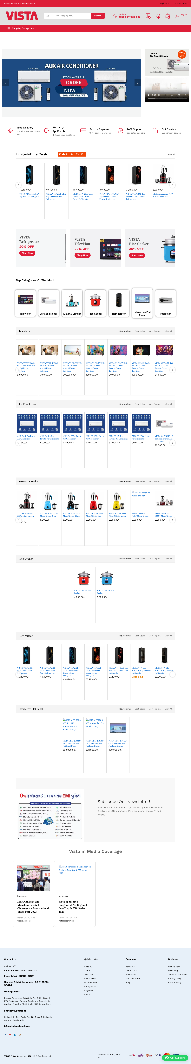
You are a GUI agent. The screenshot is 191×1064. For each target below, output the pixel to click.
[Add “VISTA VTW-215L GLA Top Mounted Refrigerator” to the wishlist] (31, 182)
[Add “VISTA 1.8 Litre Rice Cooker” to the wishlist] (107, 584)
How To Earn (174, 967)
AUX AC (87, 970)
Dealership (173, 970)
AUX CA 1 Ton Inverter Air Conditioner (26, 437)
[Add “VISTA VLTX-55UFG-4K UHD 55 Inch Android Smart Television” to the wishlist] (165, 357)
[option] (71, 83)
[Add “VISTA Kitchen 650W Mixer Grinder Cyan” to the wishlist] (50, 507)
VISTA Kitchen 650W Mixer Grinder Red (95, 514)
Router (87, 994)
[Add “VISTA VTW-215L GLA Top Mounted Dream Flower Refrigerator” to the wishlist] (84, 182)
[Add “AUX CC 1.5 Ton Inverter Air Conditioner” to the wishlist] (119, 430)
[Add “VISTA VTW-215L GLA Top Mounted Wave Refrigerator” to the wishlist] (57, 182)
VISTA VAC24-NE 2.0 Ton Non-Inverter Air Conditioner (164, 438)
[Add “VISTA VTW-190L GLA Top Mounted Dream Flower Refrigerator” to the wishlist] (111, 182)
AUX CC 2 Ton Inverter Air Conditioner (141, 437)
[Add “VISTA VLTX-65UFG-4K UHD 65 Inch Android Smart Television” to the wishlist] (119, 357)
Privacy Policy (174, 978)
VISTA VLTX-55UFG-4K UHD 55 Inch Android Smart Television (164, 367)
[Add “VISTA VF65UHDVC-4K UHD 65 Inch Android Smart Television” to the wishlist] (142, 357)
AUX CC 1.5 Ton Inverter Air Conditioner (118, 437)
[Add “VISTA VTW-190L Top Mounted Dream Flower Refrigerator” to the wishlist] (137, 182)
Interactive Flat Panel (142, 314)
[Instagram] (19, 1035)
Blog (128, 982)
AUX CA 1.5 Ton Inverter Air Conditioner (49, 437)
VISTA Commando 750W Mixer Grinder (140, 514)
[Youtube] (10, 1034)
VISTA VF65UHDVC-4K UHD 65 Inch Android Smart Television (141, 367)
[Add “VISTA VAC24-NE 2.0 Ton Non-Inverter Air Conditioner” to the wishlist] (165, 430)
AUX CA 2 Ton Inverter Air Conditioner (72, 437)
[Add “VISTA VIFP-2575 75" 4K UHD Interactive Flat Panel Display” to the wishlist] (118, 735)
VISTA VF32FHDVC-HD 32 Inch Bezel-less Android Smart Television (26, 367)
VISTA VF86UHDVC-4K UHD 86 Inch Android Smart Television (49, 367)
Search (97, 16)
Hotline (122, 14)
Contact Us (131, 970)
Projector (165, 313)
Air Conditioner (48, 313)
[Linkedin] (14, 1034)
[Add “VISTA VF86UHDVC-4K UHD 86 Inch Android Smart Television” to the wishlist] (50, 357)
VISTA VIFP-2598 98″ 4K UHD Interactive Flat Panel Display (72, 743)
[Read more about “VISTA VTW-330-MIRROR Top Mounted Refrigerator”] (133, 662)
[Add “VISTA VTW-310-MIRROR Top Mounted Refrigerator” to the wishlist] (165, 662)
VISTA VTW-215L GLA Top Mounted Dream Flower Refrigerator (82, 196)
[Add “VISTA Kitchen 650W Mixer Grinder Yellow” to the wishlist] (119, 507)
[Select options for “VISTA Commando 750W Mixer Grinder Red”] (154, 182)
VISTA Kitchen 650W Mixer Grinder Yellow (118, 514)
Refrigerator (119, 313)
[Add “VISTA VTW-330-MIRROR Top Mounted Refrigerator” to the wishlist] (142, 662)
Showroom (131, 974)
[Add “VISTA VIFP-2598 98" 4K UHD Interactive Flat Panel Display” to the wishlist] (72, 735)
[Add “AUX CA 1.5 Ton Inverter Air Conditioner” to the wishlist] (50, 430)
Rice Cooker (95, 313)
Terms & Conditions (177, 974)
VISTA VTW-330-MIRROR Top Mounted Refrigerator (141, 670)
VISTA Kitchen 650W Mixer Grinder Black (72, 514)
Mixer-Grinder (91, 982)
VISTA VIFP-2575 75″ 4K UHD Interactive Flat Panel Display (118, 743)
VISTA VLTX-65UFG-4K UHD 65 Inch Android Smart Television (118, 367)
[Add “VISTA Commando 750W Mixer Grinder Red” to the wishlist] (164, 182)
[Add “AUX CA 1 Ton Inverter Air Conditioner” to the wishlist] (27, 430)
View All (171, 154)
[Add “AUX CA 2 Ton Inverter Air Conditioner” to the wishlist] (73, 430)
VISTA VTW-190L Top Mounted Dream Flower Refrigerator (135, 196)
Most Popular (155, 331)
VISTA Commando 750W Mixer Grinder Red (163, 195)
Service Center (133, 978)
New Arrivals (125, 331)
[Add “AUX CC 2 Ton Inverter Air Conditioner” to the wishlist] (142, 430)
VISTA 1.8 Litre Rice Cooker (105, 592)
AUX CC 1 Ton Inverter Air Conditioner (95, 437)
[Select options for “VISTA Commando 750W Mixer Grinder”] (133, 507)
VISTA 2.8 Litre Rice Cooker (82, 592)
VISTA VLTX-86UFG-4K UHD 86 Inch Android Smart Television (72, 367)
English (163, 3)
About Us (130, 967)
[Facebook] (5, 1034)
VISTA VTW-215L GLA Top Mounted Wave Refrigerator (56, 196)
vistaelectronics (24, 921)
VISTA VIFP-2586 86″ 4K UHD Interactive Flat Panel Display (95, 743)
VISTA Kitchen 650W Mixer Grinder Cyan (49, 514)
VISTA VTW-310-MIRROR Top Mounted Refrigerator (164, 670)
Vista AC (88, 967)
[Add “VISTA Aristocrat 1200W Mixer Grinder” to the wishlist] (165, 507)
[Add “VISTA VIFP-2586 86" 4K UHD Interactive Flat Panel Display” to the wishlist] (95, 735)
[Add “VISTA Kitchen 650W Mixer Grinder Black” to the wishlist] (73, 507)
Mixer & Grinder (72, 313)
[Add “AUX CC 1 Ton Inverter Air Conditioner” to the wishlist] (96, 430)
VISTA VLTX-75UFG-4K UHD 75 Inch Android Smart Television (95, 367)
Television (25, 313)
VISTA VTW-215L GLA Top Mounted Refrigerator (29, 195)
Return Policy (174, 982)
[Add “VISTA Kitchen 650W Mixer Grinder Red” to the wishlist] (96, 507)
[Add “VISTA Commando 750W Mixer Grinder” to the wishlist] (142, 507)
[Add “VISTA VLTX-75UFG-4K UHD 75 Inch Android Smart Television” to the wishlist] (96, 357)
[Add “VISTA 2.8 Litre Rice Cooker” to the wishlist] (84, 584)
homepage (22, 896)
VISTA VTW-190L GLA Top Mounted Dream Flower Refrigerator (109, 196)
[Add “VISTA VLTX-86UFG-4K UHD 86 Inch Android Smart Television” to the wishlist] (73, 357)
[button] (21, 182)
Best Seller (140, 331)
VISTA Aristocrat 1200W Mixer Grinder (164, 514)
